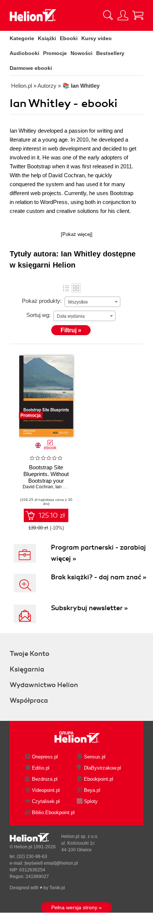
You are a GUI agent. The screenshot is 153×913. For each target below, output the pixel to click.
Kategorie (22, 38)
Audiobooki (24, 53)
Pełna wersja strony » (76, 907)
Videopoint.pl (46, 790)
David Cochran (38, 486)
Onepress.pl (45, 757)
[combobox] (92, 302)
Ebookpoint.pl (98, 779)
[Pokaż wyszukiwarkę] (108, 15)
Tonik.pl (57, 887)
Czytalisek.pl (46, 801)
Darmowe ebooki (31, 68)
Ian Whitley (66, 486)
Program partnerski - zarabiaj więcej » (98, 553)
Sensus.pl (94, 757)
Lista (66, 288)
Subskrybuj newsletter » (89, 608)
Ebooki (69, 38)
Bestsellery (110, 53)
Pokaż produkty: (42, 301)
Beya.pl (92, 790)
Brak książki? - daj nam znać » (98, 577)
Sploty (91, 801)
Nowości (81, 53)
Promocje (55, 53)
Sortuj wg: (38, 315)
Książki (47, 38)
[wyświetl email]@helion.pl (51, 863)
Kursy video (96, 38)
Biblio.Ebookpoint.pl (53, 812)
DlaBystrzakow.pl (102, 768)
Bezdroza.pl (45, 779)
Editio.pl (40, 768)
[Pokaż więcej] (76, 234)
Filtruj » (71, 330)
